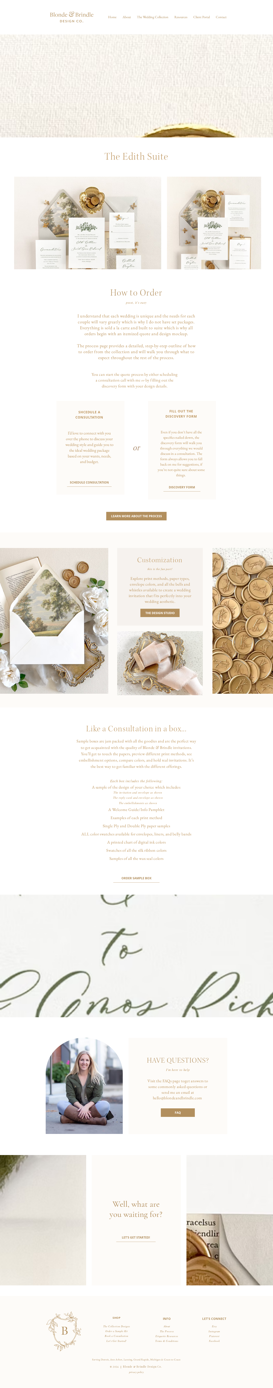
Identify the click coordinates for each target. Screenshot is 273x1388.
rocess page (98, 346)
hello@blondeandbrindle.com (177, 1098)
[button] (152, 17)
